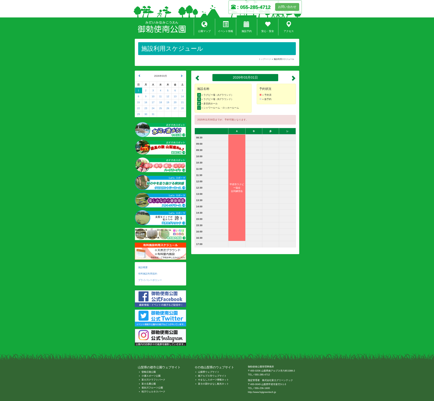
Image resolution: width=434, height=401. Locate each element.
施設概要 (143, 267)
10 (153, 96)
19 (167, 102)
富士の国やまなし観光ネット (213, 383)
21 (182, 102)
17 (153, 102)
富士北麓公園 (149, 383)
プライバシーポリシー (150, 280)
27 (175, 108)
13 (175, 96)
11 (160, 96)
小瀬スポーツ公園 (151, 375)
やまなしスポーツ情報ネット (213, 379)
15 (138, 102)
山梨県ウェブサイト (208, 372)
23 (145, 108)
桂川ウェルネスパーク (153, 391)
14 (182, 96)
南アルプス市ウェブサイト (212, 375)
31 (153, 114)
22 (138, 108)
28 (182, 108)
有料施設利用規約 (147, 273)
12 (167, 96)
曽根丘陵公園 (149, 372)
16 (145, 102)
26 (167, 108)
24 (153, 108)
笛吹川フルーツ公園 (152, 387)
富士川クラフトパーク (153, 379)
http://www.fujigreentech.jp (262, 392)
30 (145, 114)
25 (160, 108)
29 (138, 114)
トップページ (265, 59)
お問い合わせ (287, 6)
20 (175, 102)
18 (160, 102)
